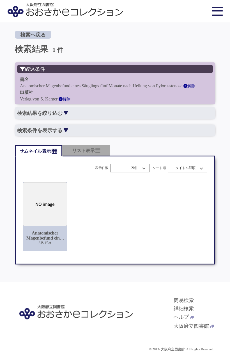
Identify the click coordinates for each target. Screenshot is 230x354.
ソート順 (159, 168)
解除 (191, 86)
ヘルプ (181, 317)
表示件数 (102, 168)
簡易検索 (184, 300)
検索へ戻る (33, 34)
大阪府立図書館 (191, 326)
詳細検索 (184, 308)
